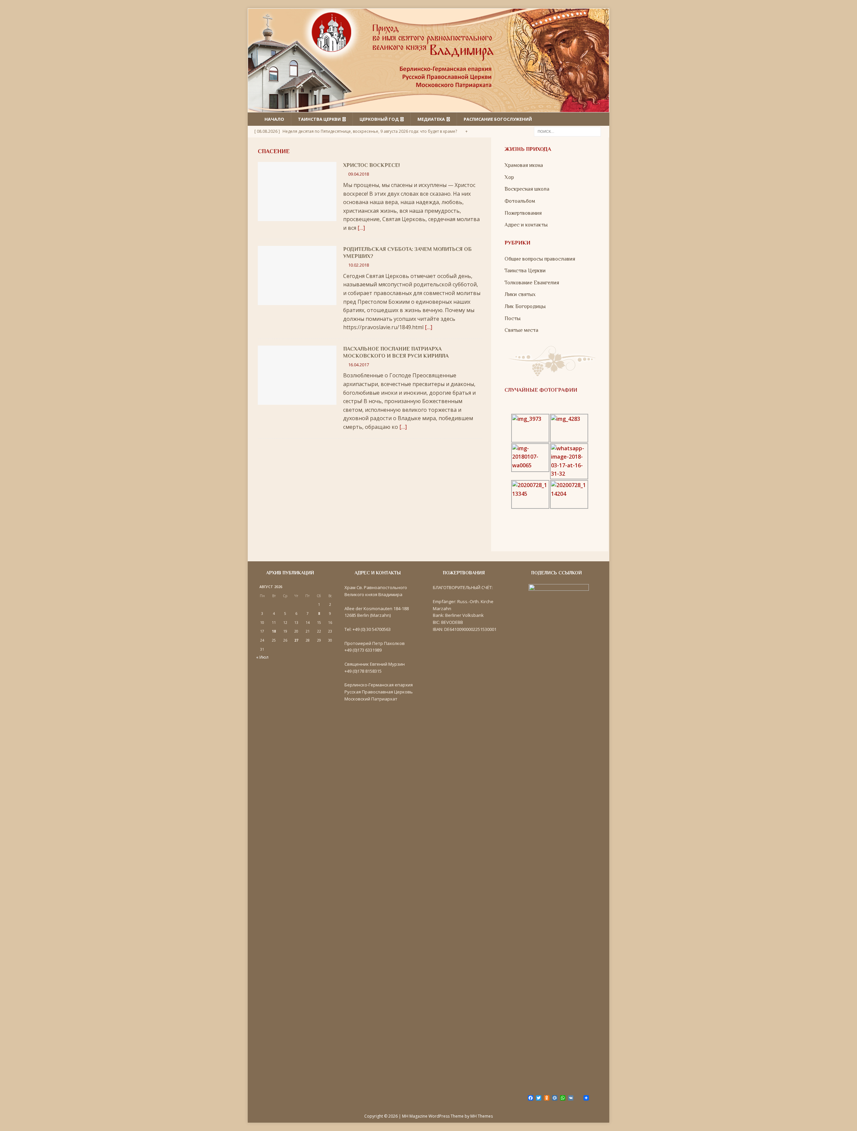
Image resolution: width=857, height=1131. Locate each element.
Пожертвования (523, 213)
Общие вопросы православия (539, 259)
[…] (361, 227)
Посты (512, 318)
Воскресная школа (526, 189)
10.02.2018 (358, 265)
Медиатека (431, 119)
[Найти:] (567, 131)
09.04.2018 (358, 174)
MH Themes (481, 1116)
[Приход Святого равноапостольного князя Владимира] (428, 107)
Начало (274, 119)
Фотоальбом (519, 201)
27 (296, 640)
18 (274, 631)
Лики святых (520, 294)
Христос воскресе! (371, 165)
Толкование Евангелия (531, 283)
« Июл (262, 657)
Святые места (521, 330)
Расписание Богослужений (498, 119)
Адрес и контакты (526, 225)
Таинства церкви (319, 119)
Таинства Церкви (525, 271)
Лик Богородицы (525, 306)
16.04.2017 (358, 365)
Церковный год (379, 119)
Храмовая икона (523, 165)
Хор (509, 177)
